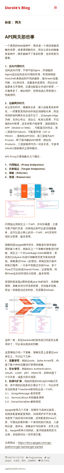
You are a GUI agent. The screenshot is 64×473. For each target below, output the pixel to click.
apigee (8, 460)
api (48, 457)
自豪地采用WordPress (15, 468)
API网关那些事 (20, 37)
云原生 (16, 460)
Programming (35, 457)
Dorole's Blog (17, 7)
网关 (24, 460)
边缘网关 (32, 460)
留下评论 (45, 460)
